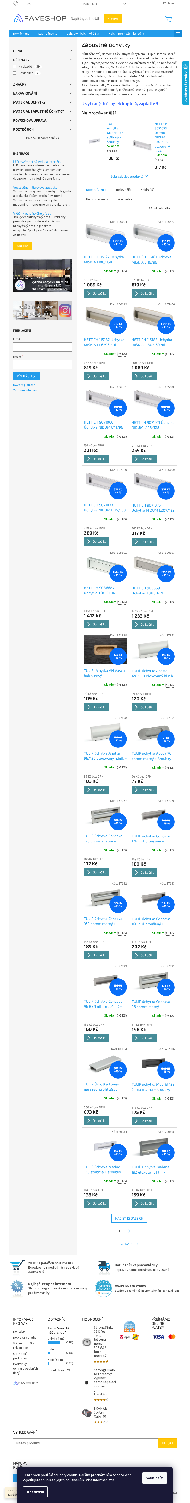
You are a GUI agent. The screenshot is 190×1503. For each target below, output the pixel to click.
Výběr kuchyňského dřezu (32, 213)
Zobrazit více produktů (127, 176)
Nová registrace (24, 385)
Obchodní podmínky (20, 1356)
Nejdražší (147, 189)
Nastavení (35, 1491)
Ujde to (53, 1349)
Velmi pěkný (56, 1339)
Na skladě (29, 66)
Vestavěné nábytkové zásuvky (35, 187)
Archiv (22, 246)
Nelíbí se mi (55, 1360)
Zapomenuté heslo (26, 390)
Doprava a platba (25, 1337)
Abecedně (125, 199)
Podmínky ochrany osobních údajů (25, 1368)
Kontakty (90, 4)
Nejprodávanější (97, 199)
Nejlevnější (123, 189)
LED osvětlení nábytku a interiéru (37, 161)
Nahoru (131, 1244)
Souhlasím (155, 1478)
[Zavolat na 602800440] (20, 3)
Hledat (113, 19)
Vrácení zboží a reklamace (23, 1345)
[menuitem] (21, 33)
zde (111, 1480)
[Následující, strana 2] (129, 1231)
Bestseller (28, 73)
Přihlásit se (27, 376)
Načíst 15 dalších (129, 1218)
